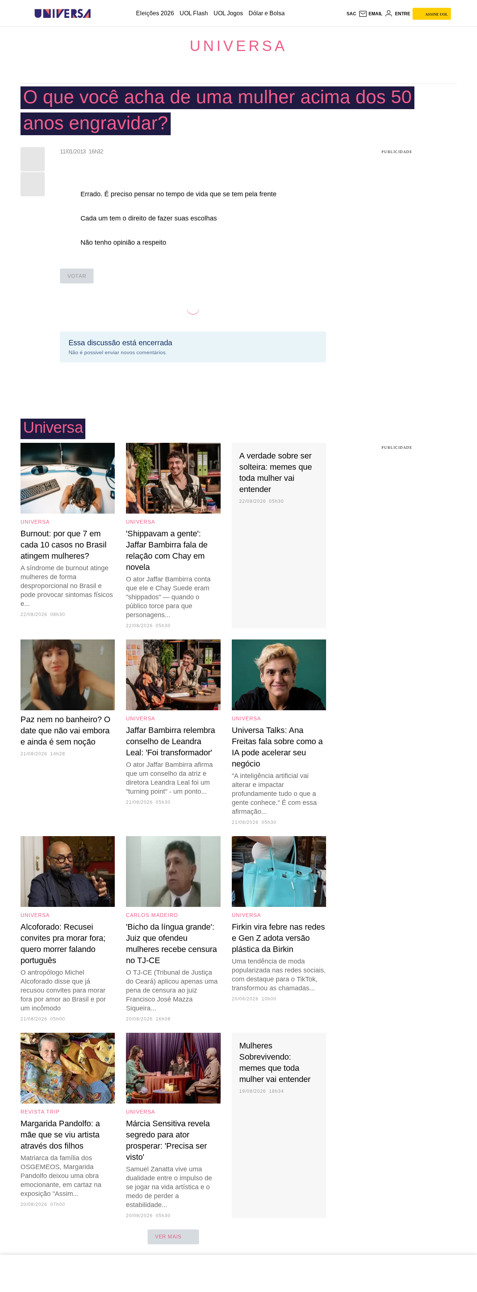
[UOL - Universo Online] (97, 13)
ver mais (168, 1236)
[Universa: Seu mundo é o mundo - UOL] (63, 13)
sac (351, 13)
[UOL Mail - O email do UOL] (370, 13)
